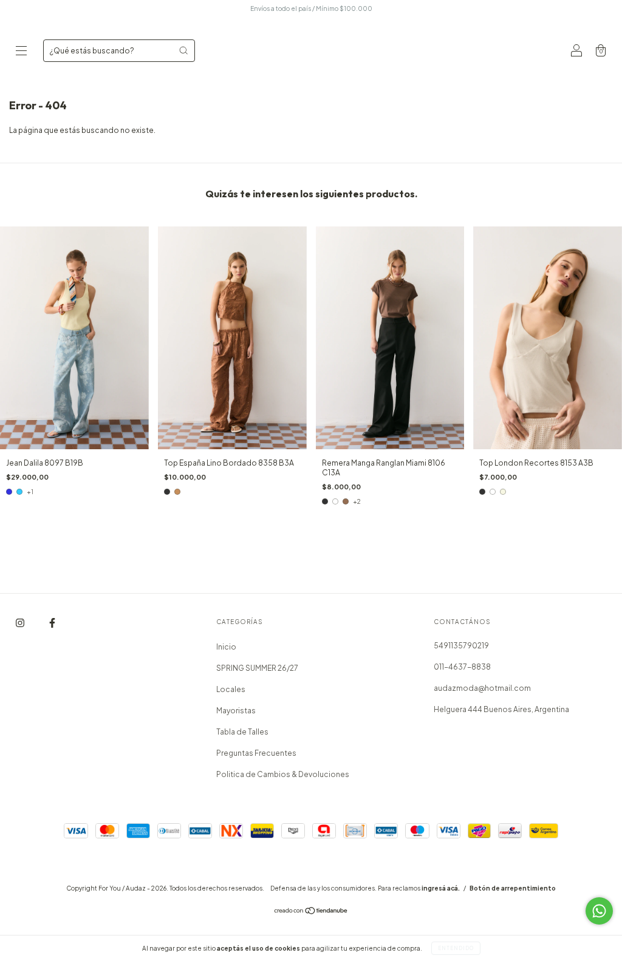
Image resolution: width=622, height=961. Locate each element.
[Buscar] (183, 50)
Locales (230, 689)
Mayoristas (236, 710)
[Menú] (21, 51)
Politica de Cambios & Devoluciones (282, 774)
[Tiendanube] (311, 912)
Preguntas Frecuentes (256, 753)
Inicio (226, 646)
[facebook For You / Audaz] (52, 623)
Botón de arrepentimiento (513, 888)
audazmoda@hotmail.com (482, 688)
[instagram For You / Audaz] (20, 623)
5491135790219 (461, 645)
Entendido (456, 948)
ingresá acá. (441, 888)
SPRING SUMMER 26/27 (257, 668)
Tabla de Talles (242, 731)
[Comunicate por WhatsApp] (599, 911)
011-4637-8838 (462, 666)
